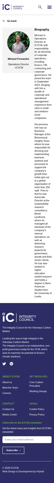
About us (7, 382)
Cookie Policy (36, 409)
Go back (12, 21)
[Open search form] (40, 7)
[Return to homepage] (13, 7)
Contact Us (8, 409)
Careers (6, 393)
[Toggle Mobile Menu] (49, 7)
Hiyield (40, 471)
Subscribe (12, 450)
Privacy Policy (37, 414)
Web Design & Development (17, 471)
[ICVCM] (27, 317)
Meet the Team (10, 387)
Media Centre (9, 414)
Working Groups (38, 391)
